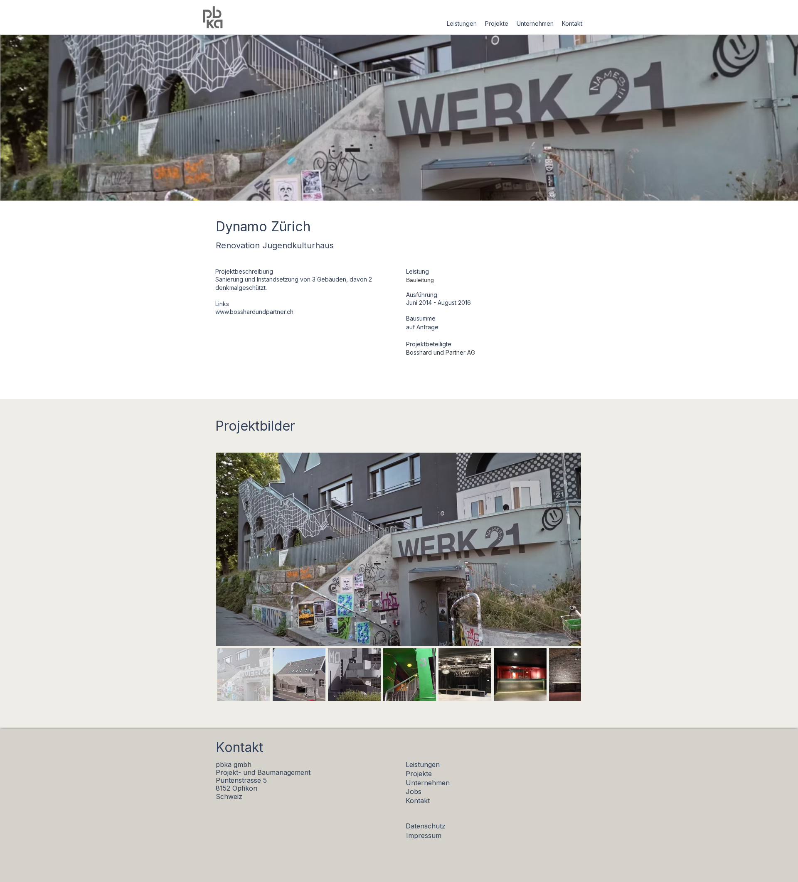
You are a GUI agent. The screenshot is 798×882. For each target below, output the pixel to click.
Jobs (413, 791)
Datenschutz (426, 826)
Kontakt (418, 800)
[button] (462, 23)
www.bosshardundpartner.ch (254, 311)
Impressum (423, 835)
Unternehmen (428, 783)
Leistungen (423, 764)
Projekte (419, 773)
